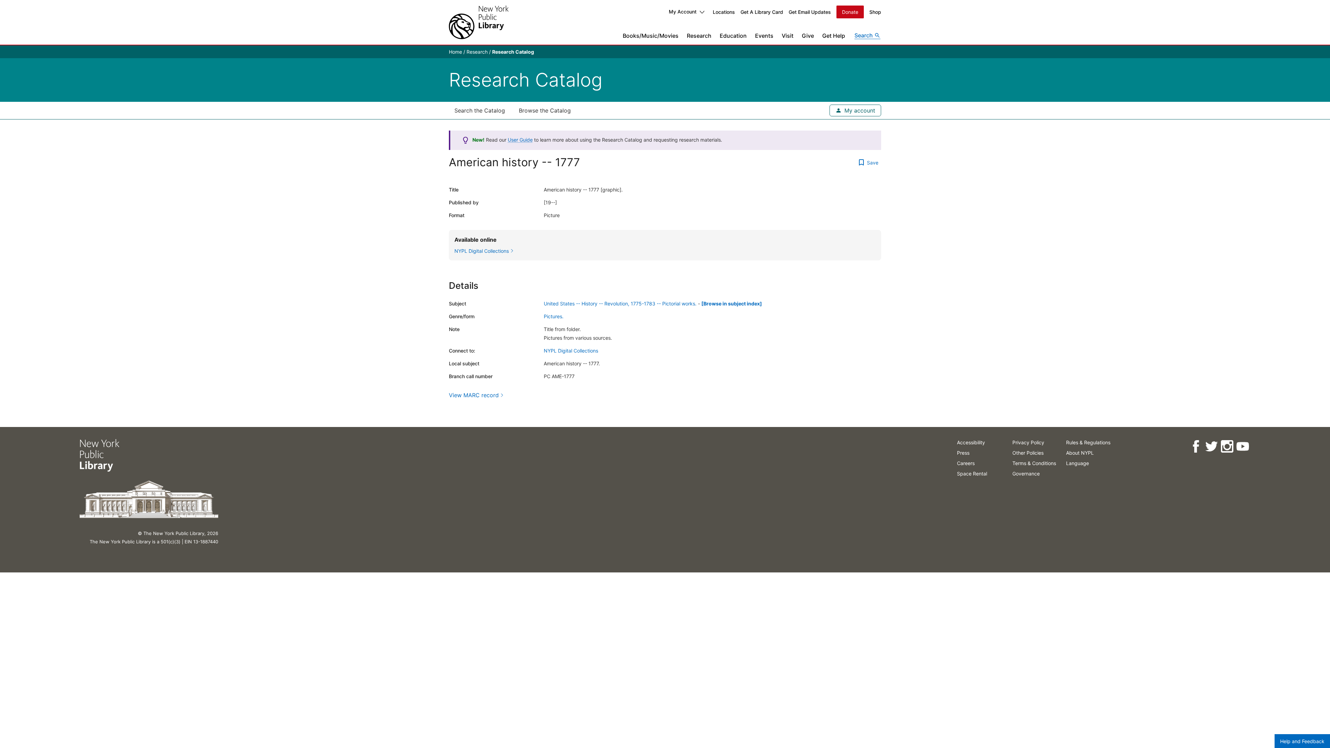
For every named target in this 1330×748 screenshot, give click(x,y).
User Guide (520, 140)
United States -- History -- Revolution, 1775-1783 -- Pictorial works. (620, 303)
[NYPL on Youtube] (1242, 446)
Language (1077, 463)
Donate (850, 12)
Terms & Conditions (1034, 463)
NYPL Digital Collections (571, 351)
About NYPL (1080, 453)
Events (764, 35)
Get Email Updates (810, 12)
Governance (1026, 474)
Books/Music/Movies (651, 35)
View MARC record (474, 395)
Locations (724, 12)
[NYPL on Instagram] (1227, 446)
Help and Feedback (1302, 741)
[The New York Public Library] (478, 22)
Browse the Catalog (545, 110)
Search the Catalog (479, 110)
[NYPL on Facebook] (1196, 446)
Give (808, 35)
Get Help (833, 35)
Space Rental (972, 474)
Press (963, 453)
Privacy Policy (1028, 442)
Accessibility (971, 442)
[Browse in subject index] (731, 303)
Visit (787, 35)
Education (733, 35)
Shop (875, 12)
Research (699, 35)
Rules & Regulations (1088, 442)
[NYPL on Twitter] (1211, 446)
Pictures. (554, 316)
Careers (966, 463)
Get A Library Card (762, 12)
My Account (683, 12)
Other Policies (1028, 453)
